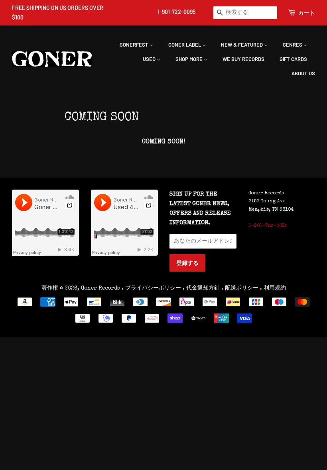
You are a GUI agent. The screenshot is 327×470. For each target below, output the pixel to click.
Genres (293, 44)
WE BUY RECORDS (243, 59)
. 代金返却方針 (201, 288)
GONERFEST (135, 44)
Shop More (189, 59)
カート (306, 12)
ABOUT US (303, 73)
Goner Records (101, 288)
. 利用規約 (273, 288)
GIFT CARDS (293, 59)
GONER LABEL (185, 44)
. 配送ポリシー (239, 288)
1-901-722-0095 (176, 11)
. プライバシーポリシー (151, 288)
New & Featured (242, 44)
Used (150, 59)
